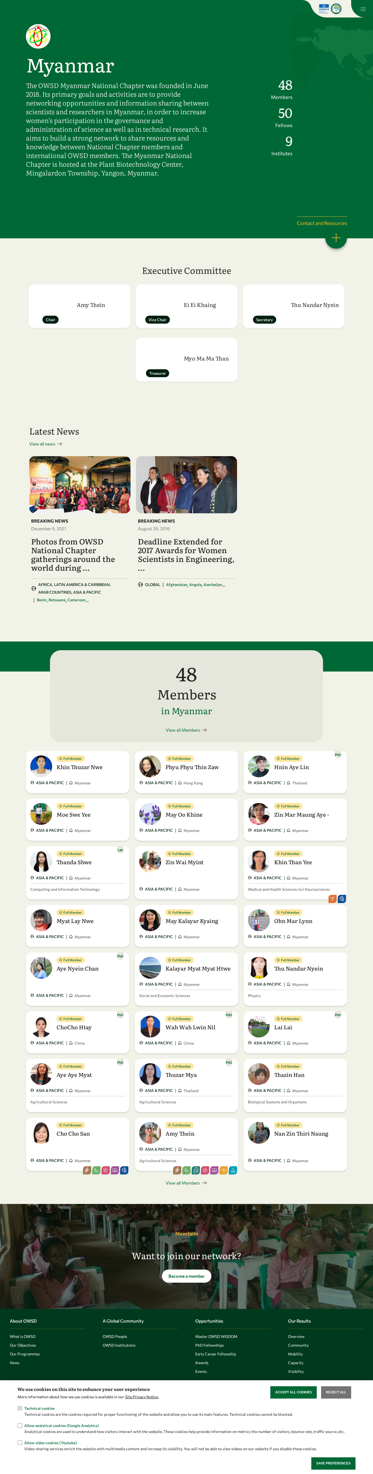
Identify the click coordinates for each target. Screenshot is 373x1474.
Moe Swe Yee (74, 814)
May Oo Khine (184, 814)
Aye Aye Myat (74, 1074)
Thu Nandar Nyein (298, 968)
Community (298, 1345)
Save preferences (333, 1463)
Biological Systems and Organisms (277, 1102)
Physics (254, 995)
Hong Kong (193, 783)
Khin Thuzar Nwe (80, 766)
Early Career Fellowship (215, 1354)
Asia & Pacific (87, 592)
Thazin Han (289, 1074)
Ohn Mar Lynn (293, 920)
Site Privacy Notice (141, 1396)
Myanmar (83, 783)
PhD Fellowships (209, 1345)
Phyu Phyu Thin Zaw (192, 766)
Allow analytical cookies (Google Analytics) (61, 1425)
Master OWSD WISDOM (216, 1336)
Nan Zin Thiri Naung (301, 1133)
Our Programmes (25, 1354)
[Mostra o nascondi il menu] (362, 8)
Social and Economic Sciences (164, 995)
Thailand (299, 783)
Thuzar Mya (181, 1074)
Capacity (295, 1362)
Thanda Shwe (74, 861)
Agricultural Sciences (48, 1102)
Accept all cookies (293, 1392)
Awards (201, 1362)
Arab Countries (54, 592)
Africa (45, 584)
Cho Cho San (73, 1133)
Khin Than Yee (293, 861)
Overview (296, 1336)
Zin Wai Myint (184, 861)
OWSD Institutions (119, 1345)
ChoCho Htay (74, 1027)
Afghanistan (176, 584)
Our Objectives (23, 1345)
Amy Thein (179, 1133)
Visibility (296, 1371)
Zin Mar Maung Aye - (301, 814)
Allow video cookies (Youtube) (50, 1442)
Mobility (295, 1354)
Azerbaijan (212, 584)
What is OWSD (22, 1336)
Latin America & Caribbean (82, 584)
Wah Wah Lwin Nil (190, 1027)
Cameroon (76, 599)
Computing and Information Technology (65, 889)
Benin (42, 599)
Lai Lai (283, 1027)
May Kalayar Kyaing (191, 920)
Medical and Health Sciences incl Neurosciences (289, 889)
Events (201, 1371)
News (14, 1362)
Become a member (186, 1276)
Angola (195, 584)
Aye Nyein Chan (78, 968)
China (80, 1043)
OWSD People (115, 1336)
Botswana (57, 599)
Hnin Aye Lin (291, 766)
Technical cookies (39, 1408)
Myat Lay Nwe (75, 920)
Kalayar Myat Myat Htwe (198, 968)
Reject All (336, 1392)
